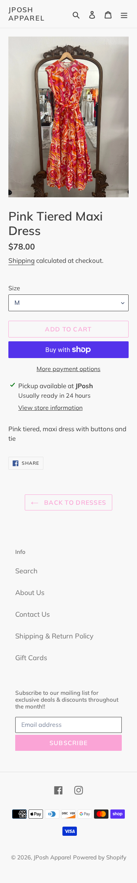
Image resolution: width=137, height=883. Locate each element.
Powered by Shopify (99, 857)
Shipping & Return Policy (54, 636)
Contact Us (32, 614)
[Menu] (124, 14)
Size (14, 288)
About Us (30, 592)
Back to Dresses (74, 502)
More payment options (68, 369)
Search (26, 570)
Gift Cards (31, 657)
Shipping (21, 260)
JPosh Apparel (26, 14)
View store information (50, 407)
